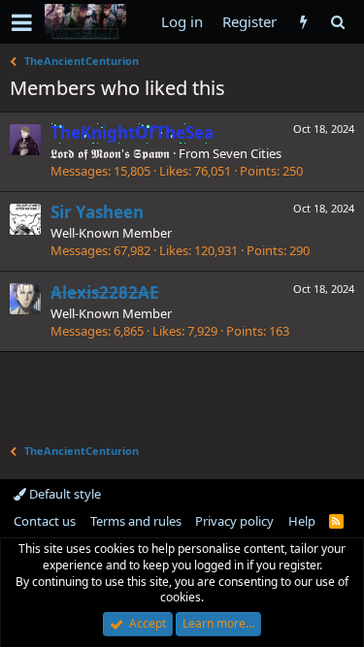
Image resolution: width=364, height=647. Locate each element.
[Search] (337, 22)
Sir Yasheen (97, 212)
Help (301, 521)
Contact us (45, 521)
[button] (22, 22)
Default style (63, 493)
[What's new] (303, 22)
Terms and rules (136, 521)
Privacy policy (234, 521)
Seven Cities (247, 153)
